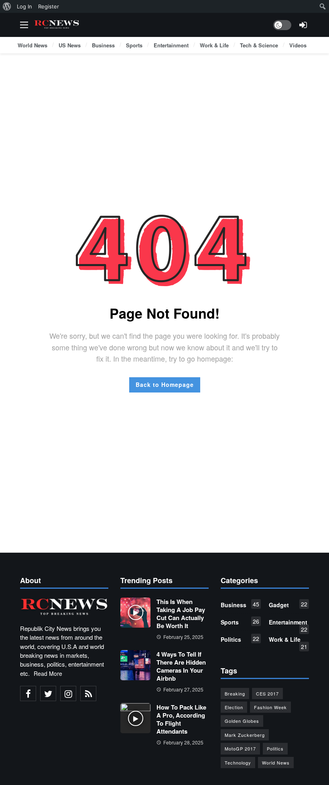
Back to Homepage (165, 384)
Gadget (288, 604)
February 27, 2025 (183, 689)
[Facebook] (28, 693)
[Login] (303, 25)
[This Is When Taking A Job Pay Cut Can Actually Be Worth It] (135, 613)
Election (234, 707)
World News (276, 762)
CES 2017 (267, 693)
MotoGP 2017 (240, 748)
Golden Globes (242, 721)
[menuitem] (7, 6)
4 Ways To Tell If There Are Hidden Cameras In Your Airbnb (181, 666)
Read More (48, 673)
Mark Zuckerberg (245, 735)
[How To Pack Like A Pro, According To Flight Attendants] (135, 718)
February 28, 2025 (183, 742)
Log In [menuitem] (24, 6)
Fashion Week (270, 707)
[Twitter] (48, 693)
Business (240, 604)
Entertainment (288, 623)
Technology (238, 762)
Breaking (235, 693)
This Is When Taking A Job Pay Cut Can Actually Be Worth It (180, 613)
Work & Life (288, 641)
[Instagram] (68, 693)
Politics (240, 639)
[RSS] (88, 693)
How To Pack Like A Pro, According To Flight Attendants (181, 719)
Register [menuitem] (48, 6)
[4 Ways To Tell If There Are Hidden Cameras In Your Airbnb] (135, 665)
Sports (240, 621)
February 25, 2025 (183, 636)
